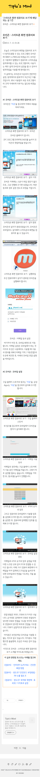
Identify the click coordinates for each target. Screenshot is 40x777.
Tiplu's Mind (20, 7)
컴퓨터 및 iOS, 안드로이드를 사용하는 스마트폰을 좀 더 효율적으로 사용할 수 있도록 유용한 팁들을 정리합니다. (15, 725)
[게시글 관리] (13, 700)
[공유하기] (10, 700)
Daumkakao (26, 770)
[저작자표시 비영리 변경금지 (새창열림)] (28, 700)
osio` (3, 770)
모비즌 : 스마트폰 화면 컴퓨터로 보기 (18, 24)
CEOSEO (21, 773)
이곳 (13, 104)
